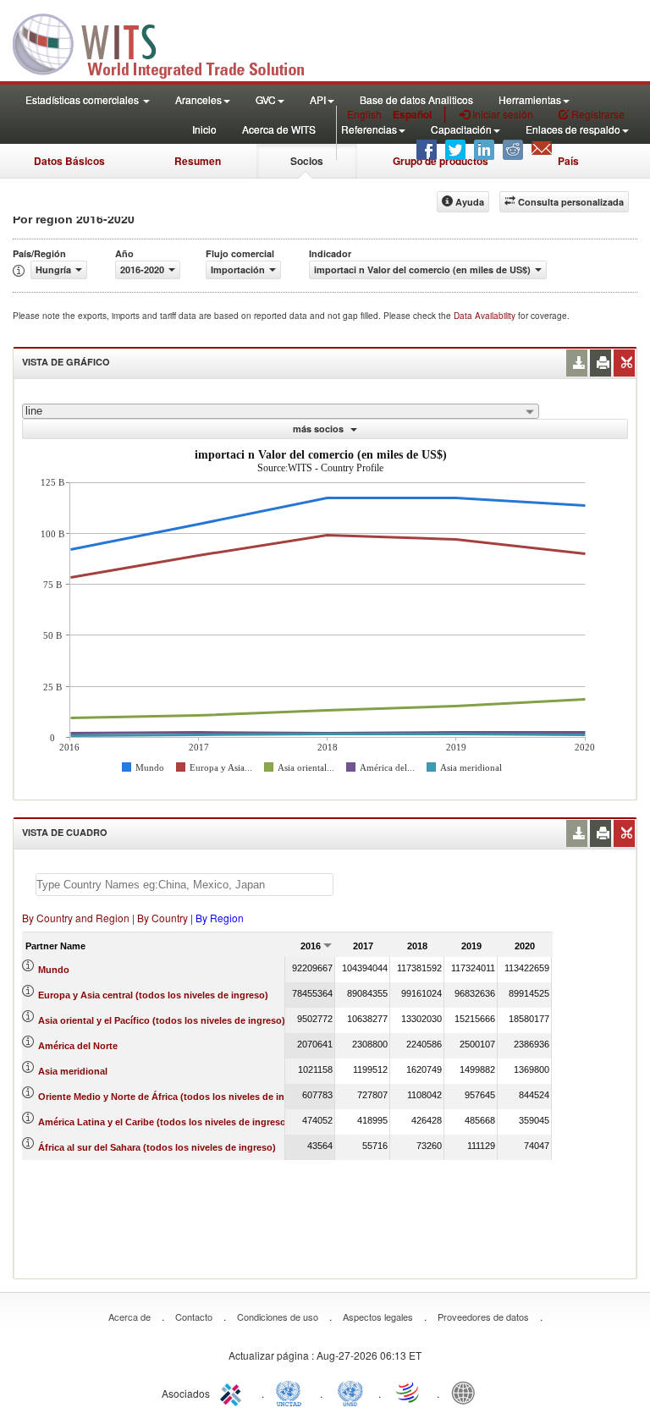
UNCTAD (292, 1392)
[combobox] (280, 411)
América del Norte (78, 1046)
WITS (169, 42)
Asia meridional (72, 1071)
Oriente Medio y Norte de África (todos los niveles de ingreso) (175, 1096)
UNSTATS (350, 1392)
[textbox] (184, 884)
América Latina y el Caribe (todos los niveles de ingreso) (163, 1122)
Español (412, 114)
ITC (234, 1392)
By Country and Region (75, 917)
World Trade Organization (409, 1392)
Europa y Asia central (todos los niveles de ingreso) (153, 995)
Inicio (204, 129)
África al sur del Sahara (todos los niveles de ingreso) (157, 1147)
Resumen (197, 160)
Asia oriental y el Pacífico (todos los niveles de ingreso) (161, 1020)
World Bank (467, 1392)
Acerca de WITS (279, 129)
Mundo (53, 970)
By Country (162, 917)
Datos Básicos (69, 160)
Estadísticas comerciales (83, 99)
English (364, 114)
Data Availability (486, 316)
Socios (306, 160)
